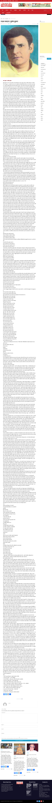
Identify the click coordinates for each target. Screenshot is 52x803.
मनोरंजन (7, 10)
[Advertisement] (46, 38)
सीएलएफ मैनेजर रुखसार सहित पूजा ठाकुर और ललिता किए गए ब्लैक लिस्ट (29, 786)
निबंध (41, 93)
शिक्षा (32, 10)
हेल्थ (28, 10)
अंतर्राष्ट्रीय (15, 10)
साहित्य (3, 12)
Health (42, 71)
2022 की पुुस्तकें (43, 65)
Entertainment (43, 69)
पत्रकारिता (42, 95)
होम (1, 0)
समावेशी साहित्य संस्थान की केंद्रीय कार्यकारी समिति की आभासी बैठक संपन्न (6, 752)
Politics (42, 78)
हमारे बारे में (16, 0)
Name (2, 724)
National (42, 74)
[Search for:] (46, 10)
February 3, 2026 (21, 760)
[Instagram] (43, 801)
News (42, 76)
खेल (11, 10)
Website (2, 733)
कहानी (42, 91)
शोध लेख (42, 114)
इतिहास (42, 86)
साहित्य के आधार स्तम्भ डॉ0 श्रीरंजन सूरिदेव (31, 755)
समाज (42, 116)
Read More (15, 775)
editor (9, 703)
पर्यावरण (42, 99)
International (43, 73)
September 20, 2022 (4, 23)
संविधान (42, 118)
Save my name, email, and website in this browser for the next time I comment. (14, 738)
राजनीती (24, 10)
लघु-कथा (42, 108)
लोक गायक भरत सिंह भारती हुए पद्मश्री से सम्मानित (29, 792)
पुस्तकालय (42, 103)
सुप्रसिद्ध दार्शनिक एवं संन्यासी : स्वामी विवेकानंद (19, 758)
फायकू (42, 105)
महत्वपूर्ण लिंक (8, 12)
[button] (20, 786)
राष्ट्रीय (20, 10)
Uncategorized (43, 82)
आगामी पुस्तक (43, 84)
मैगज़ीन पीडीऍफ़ (9, 0)
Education (42, 67)
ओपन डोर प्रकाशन (5, 0)
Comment (3, 712)
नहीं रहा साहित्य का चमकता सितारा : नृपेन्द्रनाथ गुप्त (35, 785)
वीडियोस (13, 0)
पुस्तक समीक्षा (43, 101)
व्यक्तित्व (8, 23)
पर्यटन (41, 97)
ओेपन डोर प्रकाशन (43, 88)
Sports (42, 80)
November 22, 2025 (34, 757)
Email (2, 729)
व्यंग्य (41, 112)
